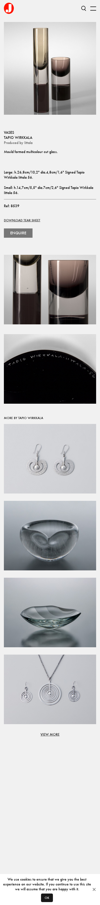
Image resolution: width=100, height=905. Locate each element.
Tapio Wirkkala (18, 137)
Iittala (28, 142)
